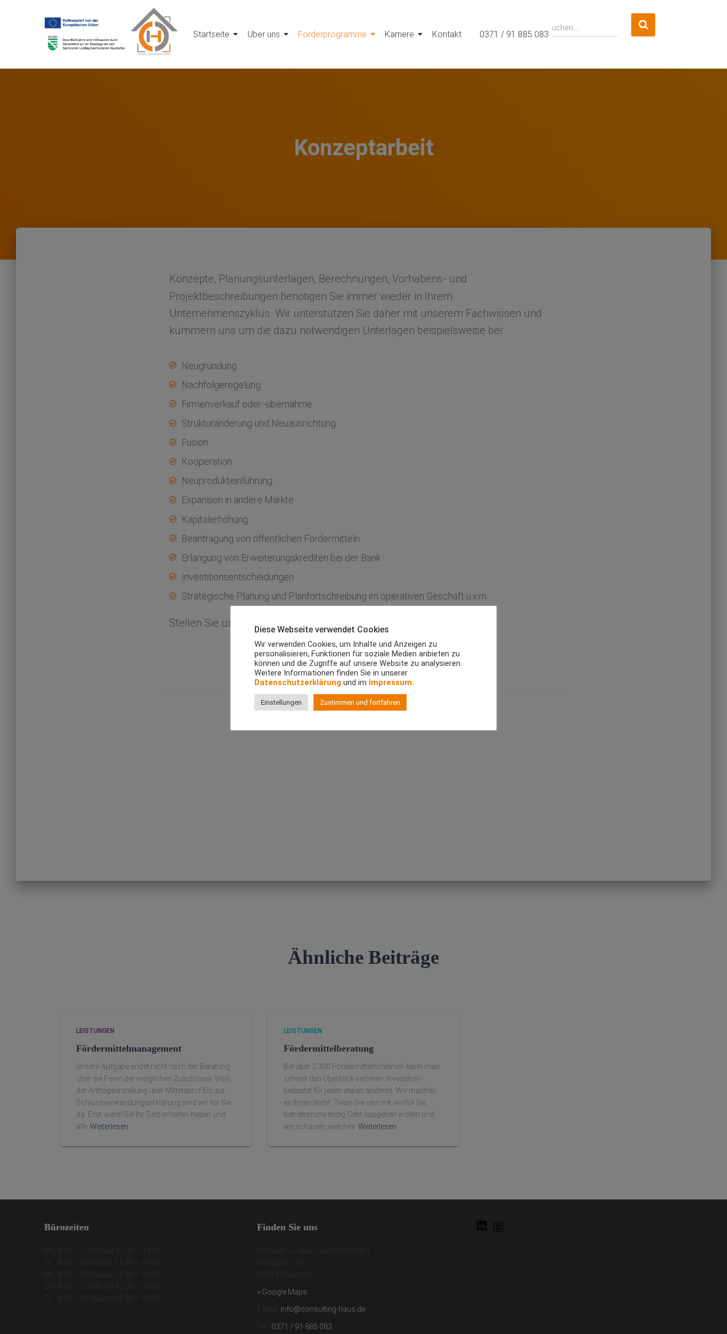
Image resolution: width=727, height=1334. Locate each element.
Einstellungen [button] (281, 702)
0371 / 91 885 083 (514, 34)
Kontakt (446, 34)
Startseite (211, 34)
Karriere (399, 34)
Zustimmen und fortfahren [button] (360, 702)
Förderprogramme (332, 34)
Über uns (263, 34)
